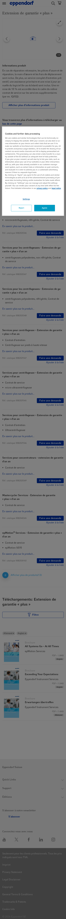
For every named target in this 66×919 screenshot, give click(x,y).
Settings (26, 199)
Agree (44, 208)
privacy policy (42, 188)
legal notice (56, 188)
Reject (21, 208)
